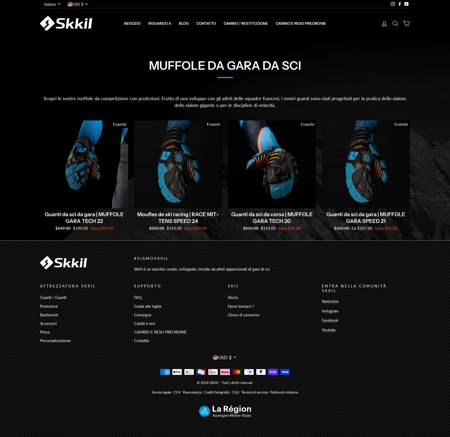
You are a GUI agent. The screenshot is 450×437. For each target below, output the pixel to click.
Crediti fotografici (217, 392)
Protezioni (49, 306)
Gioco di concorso (243, 314)
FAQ (138, 297)
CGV (177, 392)
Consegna (142, 314)
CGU (235, 392)
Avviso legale (161, 392)
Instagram (330, 311)
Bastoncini (49, 314)
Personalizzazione (55, 340)
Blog (184, 23)
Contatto (206, 23)
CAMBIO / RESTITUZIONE (246, 23)
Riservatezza (192, 392)
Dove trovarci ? (241, 306)
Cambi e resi (144, 323)
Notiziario (330, 301)
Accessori (48, 323)
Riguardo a (159, 23)
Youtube (329, 329)
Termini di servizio (254, 392)
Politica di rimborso (284, 392)
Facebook (330, 320)
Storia (233, 297)
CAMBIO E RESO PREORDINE (301, 23)
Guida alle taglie (147, 306)
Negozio (132, 23)
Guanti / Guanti (53, 297)
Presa (44, 332)
